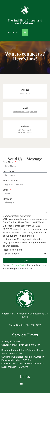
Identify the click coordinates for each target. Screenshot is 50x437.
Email (6, 190)
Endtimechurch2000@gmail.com (25, 112)
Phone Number (10, 180)
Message (7, 199)
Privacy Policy (19, 265)
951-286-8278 (25, 93)
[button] (21, 383)
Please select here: (12, 250)
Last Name (9, 171)
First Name (9, 162)
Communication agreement (17, 216)
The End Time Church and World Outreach (25, 22)
